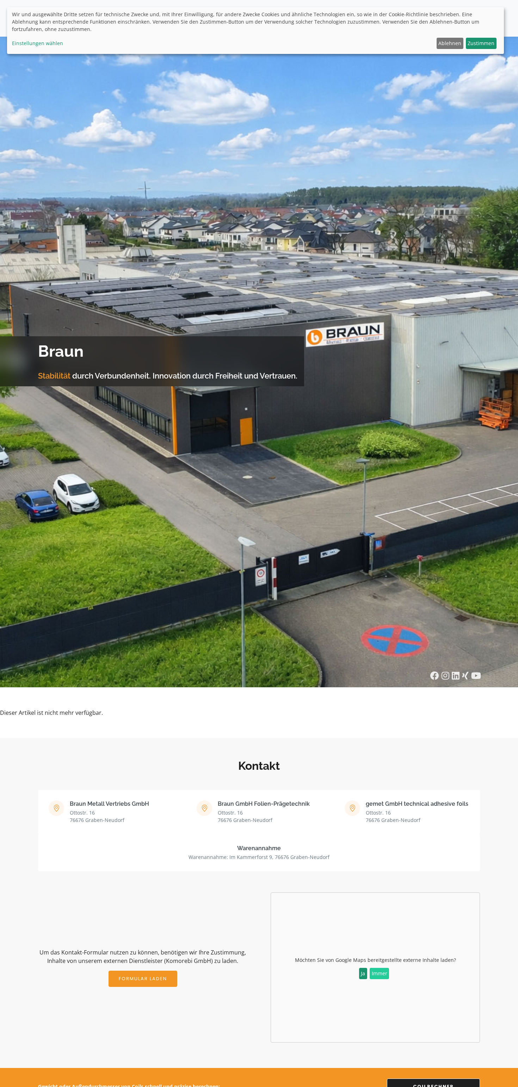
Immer (379, 973)
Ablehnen (449, 43)
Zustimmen (481, 43)
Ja (363, 973)
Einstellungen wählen (37, 43)
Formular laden (143, 978)
